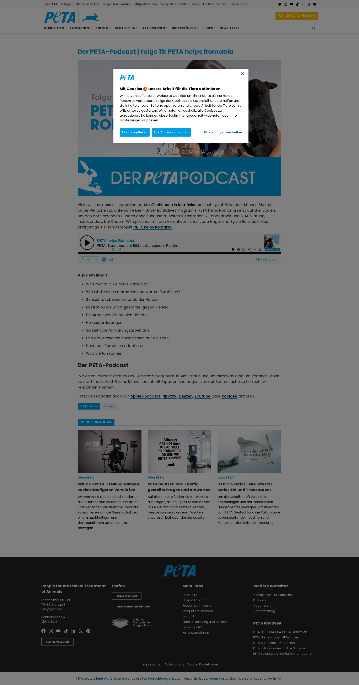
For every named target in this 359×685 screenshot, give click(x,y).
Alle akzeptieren (135, 132)
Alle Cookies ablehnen (171, 132)
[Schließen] (242, 73)
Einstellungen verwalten (223, 132)
